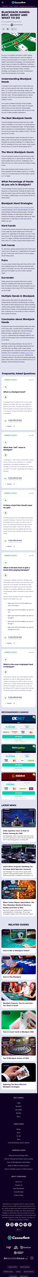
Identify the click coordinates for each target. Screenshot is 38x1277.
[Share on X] (3, 29)
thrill (32, 359)
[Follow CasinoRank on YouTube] (21, 1224)
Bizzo (18, 1116)
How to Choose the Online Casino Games (18, 1159)
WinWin (18, 1113)
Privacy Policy (18, 1195)
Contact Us (19, 1185)
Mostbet (19, 1106)
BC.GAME (18, 1110)
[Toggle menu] (2, 2)
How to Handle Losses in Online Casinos (19, 1169)
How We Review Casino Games (18, 1143)
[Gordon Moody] (18, 1252)
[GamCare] (25, 1247)
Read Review (19, 740)
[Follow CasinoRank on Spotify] (25, 1224)
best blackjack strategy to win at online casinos (19, 207)
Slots (18, 1139)
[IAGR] (8, 1247)
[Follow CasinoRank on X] (16, 1224)
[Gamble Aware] (16, 1257)
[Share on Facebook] (8, 29)
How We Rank (19, 1192)
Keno (18, 1133)
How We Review (18, 1188)
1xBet (19, 1103)
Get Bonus (18, 736)
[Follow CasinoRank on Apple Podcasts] (30, 1224)
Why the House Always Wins (18, 1155)
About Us (18, 1182)
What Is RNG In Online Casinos (18, 1166)
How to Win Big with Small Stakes (18, 1162)
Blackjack (4, 55)
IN (17, 1229)
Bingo (19, 1129)
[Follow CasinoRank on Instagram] (12, 1224)
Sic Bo (19, 1136)
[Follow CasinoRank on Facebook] (7, 1224)
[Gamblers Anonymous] (16, 1247)
